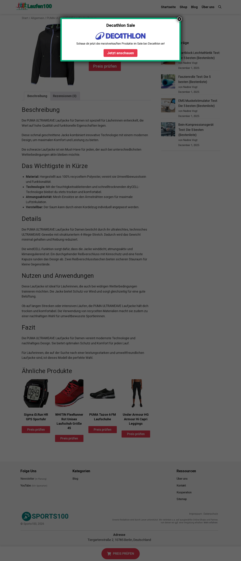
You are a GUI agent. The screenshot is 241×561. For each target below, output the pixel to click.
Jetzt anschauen (120, 53)
